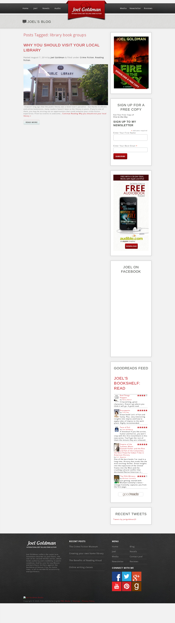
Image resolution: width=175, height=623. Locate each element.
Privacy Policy (88, 601)
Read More (31, 122)
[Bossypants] (116, 417)
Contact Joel (136, 556)
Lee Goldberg (127, 429)
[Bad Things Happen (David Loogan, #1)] (116, 402)
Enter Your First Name (124, 133)
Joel (35, 8)
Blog (132, 546)
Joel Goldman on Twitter (126, 576)
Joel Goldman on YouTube (116, 586)
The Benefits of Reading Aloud (85, 560)
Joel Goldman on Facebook (116, 576)
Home (25, 8)
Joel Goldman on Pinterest (126, 586)
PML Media (65, 601)
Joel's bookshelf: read (127, 383)
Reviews (148, 8)
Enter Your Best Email (125, 146)
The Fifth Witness (127, 476)
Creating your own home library (86, 553)
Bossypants (125, 410)
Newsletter (135, 8)
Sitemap (76, 601)
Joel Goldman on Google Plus (136, 576)
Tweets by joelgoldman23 (124, 519)
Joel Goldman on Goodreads (136, 586)
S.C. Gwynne (121, 457)
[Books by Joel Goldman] (33, 597)
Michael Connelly (129, 478)
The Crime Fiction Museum (83, 546)
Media (123, 8)
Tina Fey (125, 412)
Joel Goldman (58, 57)
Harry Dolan (127, 400)
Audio (58, 8)
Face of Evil (125, 427)
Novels (46, 8)
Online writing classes (81, 567)
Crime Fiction (87, 57)
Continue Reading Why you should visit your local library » (65, 114)
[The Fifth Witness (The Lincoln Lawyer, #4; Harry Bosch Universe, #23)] (116, 483)
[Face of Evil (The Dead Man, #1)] (116, 431)
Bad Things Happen (125, 396)
